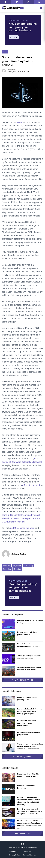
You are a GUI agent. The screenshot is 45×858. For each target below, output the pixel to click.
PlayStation (17, 566)
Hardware (6, 566)
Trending (17, 569)
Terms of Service (29, 855)
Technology (7, 569)
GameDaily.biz (13, 847)
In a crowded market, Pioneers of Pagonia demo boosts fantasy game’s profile (29, 711)
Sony (31, 566)
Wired (19, 122)
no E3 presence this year (22, 528)
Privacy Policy (14, 855)
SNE (25, 566)
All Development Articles (22, 680)
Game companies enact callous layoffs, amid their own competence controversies (30, 746)
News (5, 52)
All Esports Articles (22, 833)
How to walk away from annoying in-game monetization (26, 723)
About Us (12, 851)
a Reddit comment (31, 485)
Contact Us (27, 851)
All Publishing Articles (22, 757)
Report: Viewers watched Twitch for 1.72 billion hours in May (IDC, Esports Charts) (29, 811)
